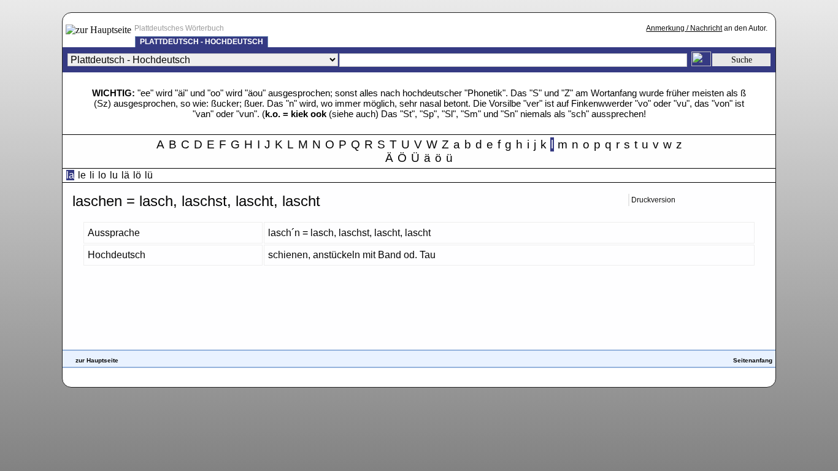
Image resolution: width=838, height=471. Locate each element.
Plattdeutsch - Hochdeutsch (201, 41)
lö (137, 175)
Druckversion (653, 200)
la (70, 175)
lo (102, 175)
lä (125, 175)
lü (149, 175)
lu (114, 175)
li (92, 175)
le (82, 175)
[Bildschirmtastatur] (701, 63)
